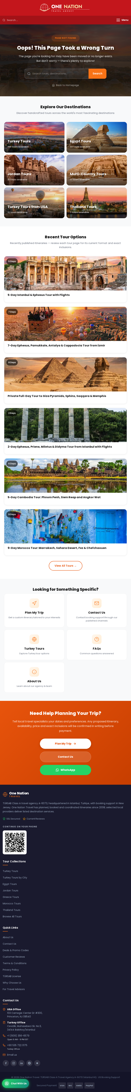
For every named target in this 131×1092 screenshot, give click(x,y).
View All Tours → (66, 566)
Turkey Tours (10, 871)
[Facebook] (6, 1063)
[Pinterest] (29, 1063)
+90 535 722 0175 (17, 1045)
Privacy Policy (11, 969)
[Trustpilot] (37, 1063)
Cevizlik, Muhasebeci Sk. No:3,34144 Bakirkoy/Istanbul (24, 1027)
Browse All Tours (12, 916)
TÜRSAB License (12, 976)
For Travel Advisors (14, 989)
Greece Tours (11, 897)
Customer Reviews (14, 956)
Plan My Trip (63, 743)
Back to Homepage (67, 85)
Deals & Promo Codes (16, 950)
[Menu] (118, 20)
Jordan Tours (10, 890)
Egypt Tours (10, 884)
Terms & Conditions (14, 963)
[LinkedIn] (21, 1063)
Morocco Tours (12, 903)
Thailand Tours (11, 910)
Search (97, 73)
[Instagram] (14, 1063)
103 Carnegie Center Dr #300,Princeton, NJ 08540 (24, 1014)
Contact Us (65, 757)
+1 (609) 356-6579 (18, 1035)
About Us (8, 937)
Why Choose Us (12, 982)
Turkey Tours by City (15, 877)
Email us (12, 1054)
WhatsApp (68, 770)
